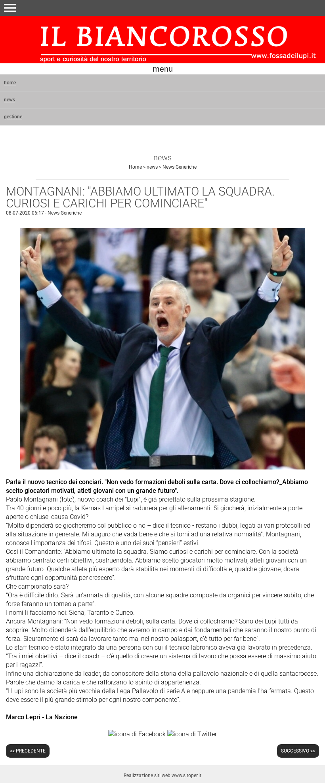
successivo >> (298, 751)
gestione (13, 117)
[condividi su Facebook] (137, 733)
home (10, 83)
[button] (10, 8)
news (9, 100)
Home (135, 167)
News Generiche (179, 167)
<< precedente (28, 751)
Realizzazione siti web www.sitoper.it (162, 775)
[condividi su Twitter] (192, 733)
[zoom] (162, 467)
